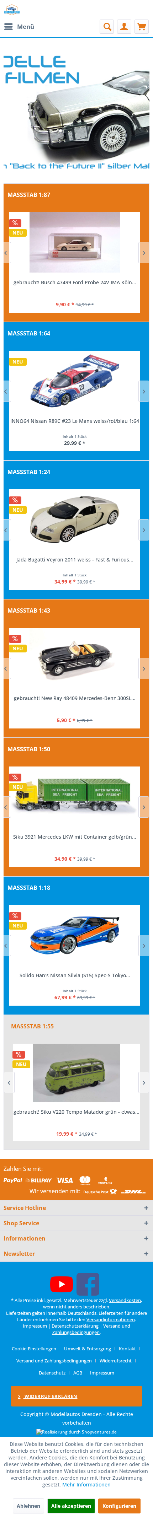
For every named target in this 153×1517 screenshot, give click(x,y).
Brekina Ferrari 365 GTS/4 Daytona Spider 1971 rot (75, 282)
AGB (77, 1373)
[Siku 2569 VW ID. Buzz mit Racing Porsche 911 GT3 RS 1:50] (74, 796)
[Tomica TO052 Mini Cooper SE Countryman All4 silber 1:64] (74, 381)
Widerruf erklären (50, 1396)
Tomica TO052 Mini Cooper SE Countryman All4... (74, 421)
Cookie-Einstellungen (34, 1348)
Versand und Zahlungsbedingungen (91, 1329)
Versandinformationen (110, 1319)
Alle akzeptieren (71, 1505)
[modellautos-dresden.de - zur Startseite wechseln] (12, 10)
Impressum (35, 1326)
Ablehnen (28, 1505)
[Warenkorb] (141, 27)
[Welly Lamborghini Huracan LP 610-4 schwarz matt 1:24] (74, 519)
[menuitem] (19, 27)
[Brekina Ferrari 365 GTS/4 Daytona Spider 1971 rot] (74, 242)
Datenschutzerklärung (75, 1326)
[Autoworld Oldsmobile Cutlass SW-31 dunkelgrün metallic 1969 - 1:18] (74, 935)
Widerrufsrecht (116, 1360)
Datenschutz (52, 1373)
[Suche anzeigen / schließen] (107, 27)
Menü (25, 26)
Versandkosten (125, 1300)
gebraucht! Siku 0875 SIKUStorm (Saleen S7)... (76, 1111)
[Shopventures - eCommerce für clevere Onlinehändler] (76, 1432)
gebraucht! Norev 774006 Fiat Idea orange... (75, 698)
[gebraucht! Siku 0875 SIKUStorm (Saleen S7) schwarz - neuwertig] (76, 1073)
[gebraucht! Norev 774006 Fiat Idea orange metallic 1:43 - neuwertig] (74, 658)
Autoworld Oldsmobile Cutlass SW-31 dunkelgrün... (75, 975)
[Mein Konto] (124, 27)
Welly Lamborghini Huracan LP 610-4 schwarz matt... (75, 559)
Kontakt (127, 1348)
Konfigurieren (119, 1505)
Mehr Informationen (86, 1484)
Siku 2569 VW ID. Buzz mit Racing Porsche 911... (74, 836)
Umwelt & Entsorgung (87, 1348)
